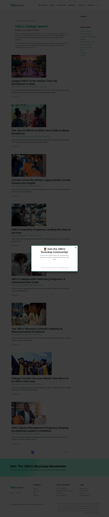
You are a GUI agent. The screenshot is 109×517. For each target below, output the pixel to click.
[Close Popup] (76, 248)
